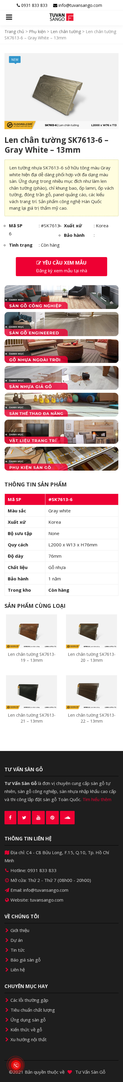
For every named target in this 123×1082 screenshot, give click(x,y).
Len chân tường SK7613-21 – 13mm (32, 718)
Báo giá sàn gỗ (25, 960)
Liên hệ (17, 970)
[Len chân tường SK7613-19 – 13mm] (31, 631)
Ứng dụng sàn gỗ (27, 1020)
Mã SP (15, 225)
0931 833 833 (33, 5)
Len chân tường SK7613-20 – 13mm (92, 657)
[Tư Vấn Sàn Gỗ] (61, 17)
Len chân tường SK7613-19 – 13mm (32, 657)
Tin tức (17, 950)
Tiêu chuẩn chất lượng (32, 1010)
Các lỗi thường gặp (28, 1000)
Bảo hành (74, 235)
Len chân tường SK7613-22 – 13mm (92, 718)
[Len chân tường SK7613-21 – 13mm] (31, 692)
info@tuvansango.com (79, 5)
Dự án (16, 940)
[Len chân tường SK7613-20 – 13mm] (91, 631)
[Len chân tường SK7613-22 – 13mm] (91, 692)
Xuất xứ (73, 225)
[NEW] (61, 90)
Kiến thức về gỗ (25, 1029)
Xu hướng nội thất (28, 1039)
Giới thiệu (19, 930)
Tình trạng (21, 245)
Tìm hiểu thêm (96, 799)
